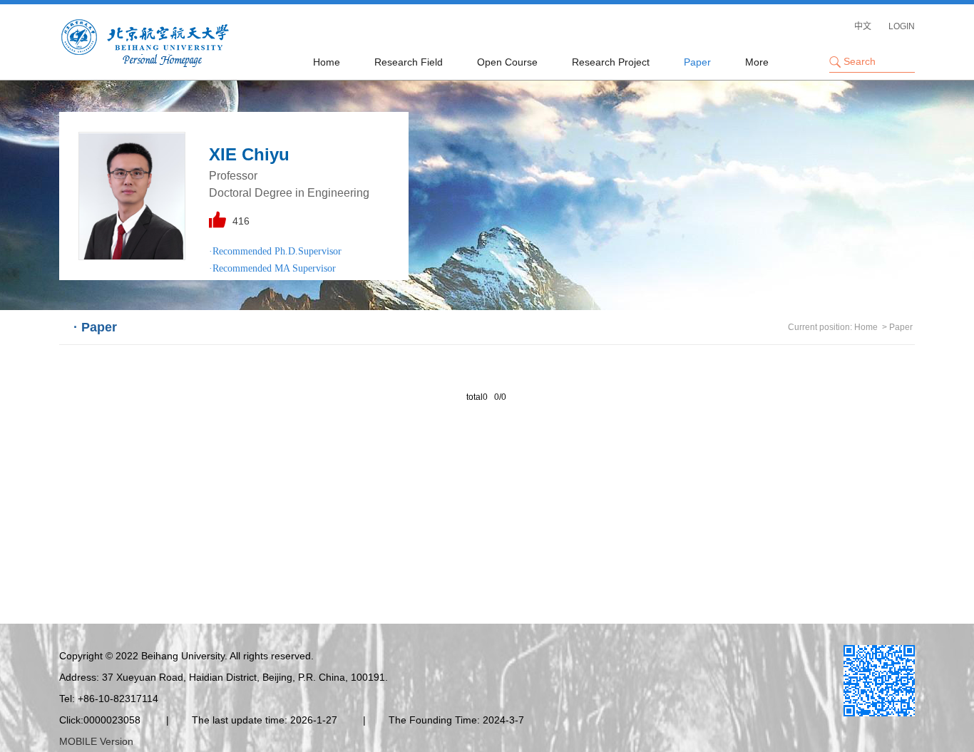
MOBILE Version (96, 741)
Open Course (507, 62)
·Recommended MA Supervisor (272, 268)
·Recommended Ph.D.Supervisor (275, 251)
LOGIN (901, 26)
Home (326, 62)
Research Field (408, 62)
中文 (862, 26)
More (757, 62)
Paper (697, 62)
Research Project (611, 62)
